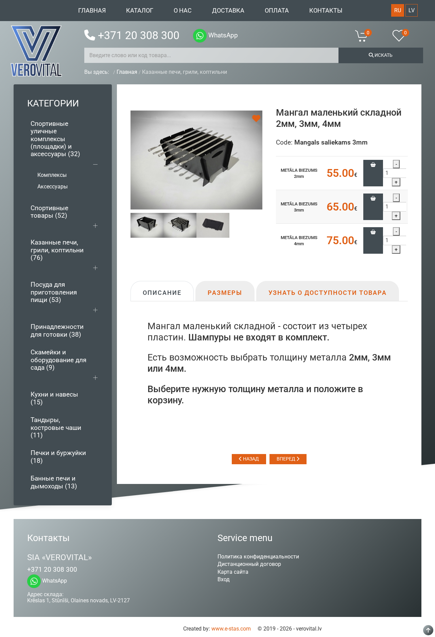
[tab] (146, 225)
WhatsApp (222, 35)
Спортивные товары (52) (49, 211)
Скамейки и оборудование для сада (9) (58, 359)
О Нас (183, 10)
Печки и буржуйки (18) (58, 456)
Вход (224, 579)
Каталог (139, 10)
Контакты (326, 10)
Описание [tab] (162, 292)
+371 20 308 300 (138, 35)
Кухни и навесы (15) (54, 398)
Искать (383, 55)
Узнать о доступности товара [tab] (327, 292)
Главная (92, 10)
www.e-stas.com (231, 628)
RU (397, 10)
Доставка (228, 10)
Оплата (277, 10)
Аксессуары (52, 186)
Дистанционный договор (249, 564)
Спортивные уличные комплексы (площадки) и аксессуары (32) (55, 139)
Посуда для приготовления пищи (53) (54, 292)
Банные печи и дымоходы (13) (54, 482)
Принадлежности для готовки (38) (57, 330)
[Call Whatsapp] (200, 36)
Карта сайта (233, 572)
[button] (365, 36)
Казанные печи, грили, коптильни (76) (57, 250)
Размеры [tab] (225, 292)
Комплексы (52, 175)
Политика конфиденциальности (258, 556)
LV (411, 10)
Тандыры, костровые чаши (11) (56, 427)
